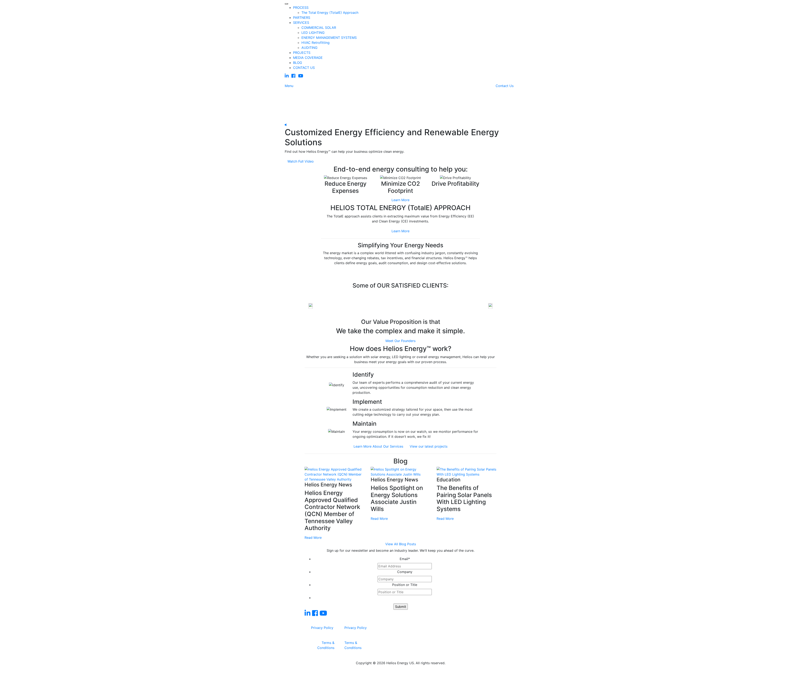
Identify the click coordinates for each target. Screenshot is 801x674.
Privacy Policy (322, 628)
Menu (289, 86)
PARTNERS (301, 17)
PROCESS (301, 7)
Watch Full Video (300, 161)
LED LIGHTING (313, 32)
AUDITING (309, 47)
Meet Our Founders (400, 341)
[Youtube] (300, 76)
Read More (313, 537)
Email (405, 559)
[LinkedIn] (287, 76)
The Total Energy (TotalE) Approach (329, 12)
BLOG (297, 63)
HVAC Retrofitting (315, 42)
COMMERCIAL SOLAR (318, 27)
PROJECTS (301, 52)
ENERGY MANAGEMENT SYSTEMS (329, 37)
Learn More (400, 200)
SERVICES (301, 22)
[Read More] (334, 474)
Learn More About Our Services (378, 446)
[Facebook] (293, 76)
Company (404, 572)
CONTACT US (304, 68)
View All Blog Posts (400, 544)
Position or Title (404, 585)
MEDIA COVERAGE (308, 58)
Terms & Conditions (325, 645)
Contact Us (505, 86)
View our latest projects (428, 446)
